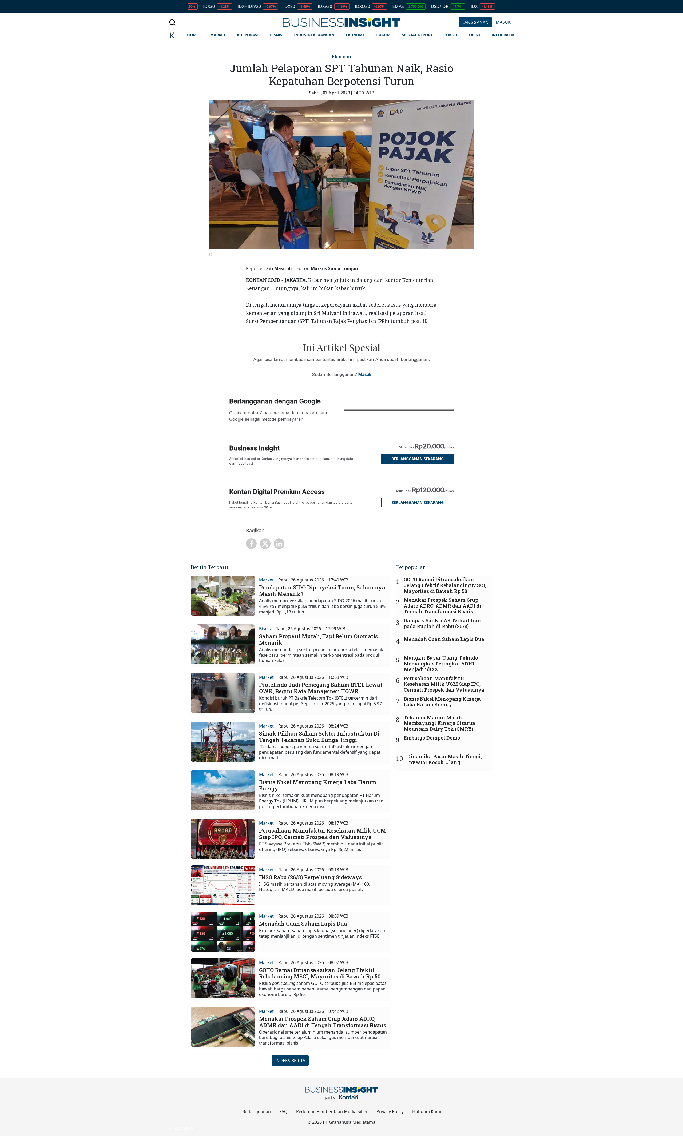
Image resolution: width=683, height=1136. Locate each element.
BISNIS (276, 34)
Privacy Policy (390, 1111)
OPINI (474, 34)
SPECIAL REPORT (417, 34)
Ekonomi (341, 56)
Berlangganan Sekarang (417, 458)
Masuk (364, 374)
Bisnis (265, 629)
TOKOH (450, 34)
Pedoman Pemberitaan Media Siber (332, 1111)
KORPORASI (248, 34)
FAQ (283, 1111)
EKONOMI (355, 34)
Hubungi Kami (426, 1111)
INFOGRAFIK (502, 34)
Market (266, 580)
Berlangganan (256, 1111)
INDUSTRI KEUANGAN (314, 34)
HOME (192, 34)
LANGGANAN (475, 22)
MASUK (503, 22)
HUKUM (383, 34)
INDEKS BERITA (290, 1060)
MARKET (217, 34)
